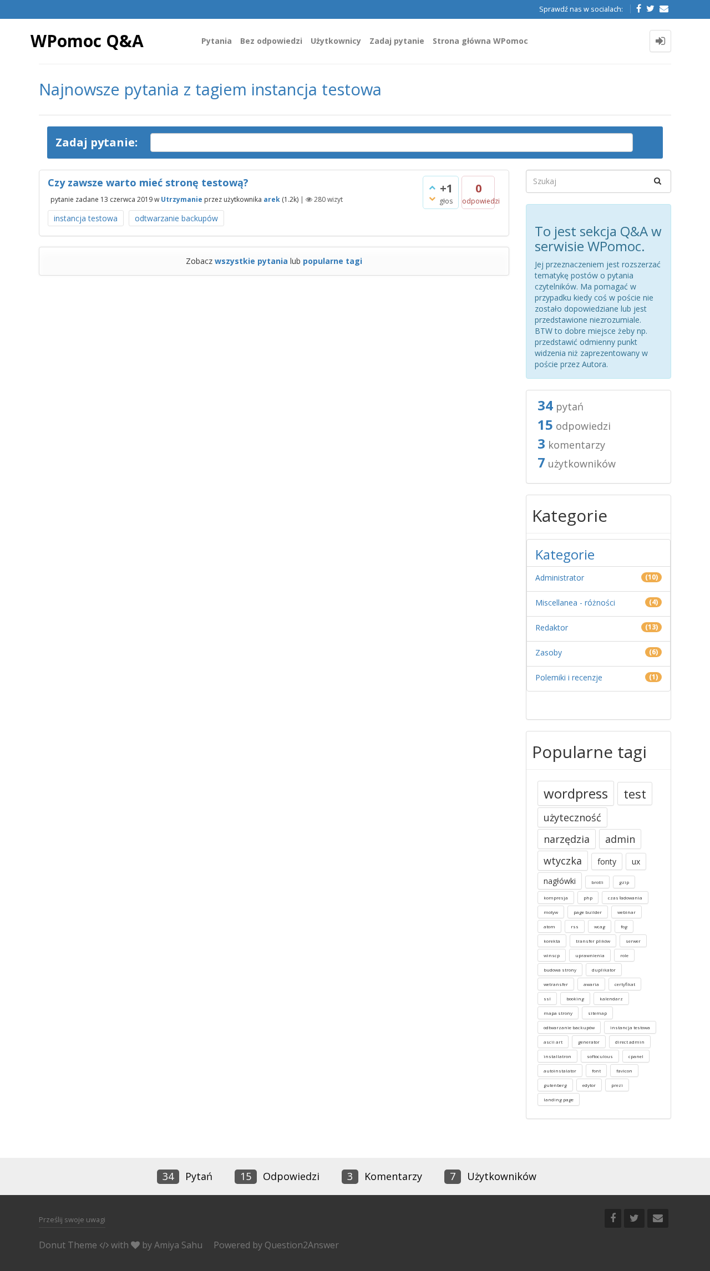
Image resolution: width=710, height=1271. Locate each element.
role (624, 955)
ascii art (553, 1042)
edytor (589, 1085)
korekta (552, 941)
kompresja (556, 897)
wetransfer (556, 984)
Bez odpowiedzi (271, 40)
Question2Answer (302, 1245)
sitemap (597, 1013)
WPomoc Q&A (87, 40)
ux (636, 861)
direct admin (630, 1042)
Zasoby (548, 652)
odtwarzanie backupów (176, 218)
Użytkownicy (336, 40)
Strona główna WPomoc (480, 40)
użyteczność (572, 817)
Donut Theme (68, 1245)
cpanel (635, 1056)
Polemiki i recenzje (568, 677)
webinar (626, 912)
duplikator (604, 970)
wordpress (576, 793)
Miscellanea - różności (575, 602)
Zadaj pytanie (396, 40)
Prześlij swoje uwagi (72, 1219)
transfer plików (593, 941)
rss (575, 926)
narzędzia (567, 839)
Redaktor (551, 627)
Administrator (559, 577)
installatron (557, 1056)
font (596, 1070)
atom (549, 926)
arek (271, 199)
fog (624, 926)
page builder (588, 912)
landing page (559, 1099)
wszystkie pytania (251, 261)
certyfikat (625, 984)
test (634, 793)
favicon (624, 1070)
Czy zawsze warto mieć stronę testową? (148, 182)
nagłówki (560, 881)
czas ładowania (625, 897)
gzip (624, 882)
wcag (599, 926)
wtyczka (563, 860)
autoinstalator (560, 1070)
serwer (633, 941)
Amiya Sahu (178, 1245)
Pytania (216, 40)
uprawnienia (590, 955)
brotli (597, 882)
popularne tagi (332, 261)
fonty (606, 861)
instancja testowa (86, 218)
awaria (591, 984)
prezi (617, 1085)
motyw (551, 912)
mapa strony (558, 1013)
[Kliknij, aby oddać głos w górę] (432, 187)
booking (575, 998)
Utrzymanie (181, 199)
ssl (547, 998)
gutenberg (555, 1085)
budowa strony (560, 970)
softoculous (600, 1056)
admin (620, 839)
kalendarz (611, 998)
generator (589, 1042)
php (588, 897)
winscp (552, 955)
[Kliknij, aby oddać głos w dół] (432, 198)
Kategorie (565, 554)
